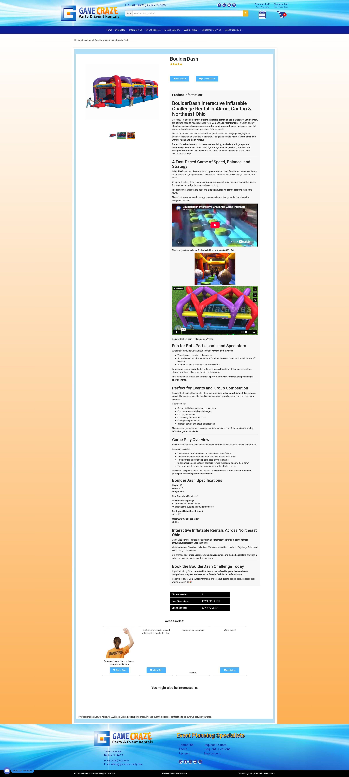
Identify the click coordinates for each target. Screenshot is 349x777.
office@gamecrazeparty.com (127, 764)
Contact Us (186, 745)
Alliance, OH (118, 717)
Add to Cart (181, 79)
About (183, 749)
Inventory (86, 40)
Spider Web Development (263, 773)
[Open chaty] (7, 771)
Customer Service (212, 30)
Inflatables (120, 30)
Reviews (184, 753)
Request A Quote (215, 745)
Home (109, 30)
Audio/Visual (191, 30)
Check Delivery (208, 79)
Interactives (136, 30)
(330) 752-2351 (156, 5)
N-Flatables (198, 339)
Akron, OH (106, 717)
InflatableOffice (180, 773)
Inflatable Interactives (103, 40)
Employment (212, 753)
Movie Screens (172, 30)
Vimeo (210, 339)
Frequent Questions (217, 749)
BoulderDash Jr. (179, 339)
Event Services (233, 30)
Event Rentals (153, 30)
